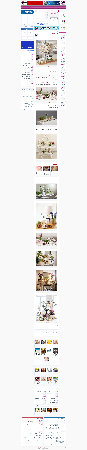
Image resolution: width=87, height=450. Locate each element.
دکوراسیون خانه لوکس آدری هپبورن (26, 63)
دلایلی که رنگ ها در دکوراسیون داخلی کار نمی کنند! (26, 61)
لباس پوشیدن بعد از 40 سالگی (52, 391)
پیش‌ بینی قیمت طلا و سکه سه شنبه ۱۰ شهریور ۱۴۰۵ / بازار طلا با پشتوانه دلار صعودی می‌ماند (27, 101)
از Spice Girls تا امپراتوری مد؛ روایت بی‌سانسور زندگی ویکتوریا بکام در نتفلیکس (62, 84)
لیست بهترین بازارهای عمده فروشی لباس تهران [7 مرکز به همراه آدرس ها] (62, 73)
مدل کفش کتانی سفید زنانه (62, 61)
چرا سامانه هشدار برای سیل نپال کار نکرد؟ (26, 89)
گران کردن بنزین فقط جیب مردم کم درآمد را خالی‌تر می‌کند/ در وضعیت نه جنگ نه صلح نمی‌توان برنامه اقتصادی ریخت (52, 421)
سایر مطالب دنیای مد (37, 405)
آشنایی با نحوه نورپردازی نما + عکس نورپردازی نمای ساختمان (41, 24)
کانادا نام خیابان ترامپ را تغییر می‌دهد (50, 435)
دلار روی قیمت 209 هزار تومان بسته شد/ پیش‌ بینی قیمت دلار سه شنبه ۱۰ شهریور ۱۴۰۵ (27, 103)
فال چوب (29, 26)
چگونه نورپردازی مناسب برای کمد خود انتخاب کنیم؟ (51, 394)
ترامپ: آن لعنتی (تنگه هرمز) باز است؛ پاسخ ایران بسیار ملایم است (60, 444)
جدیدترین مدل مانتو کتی (40, 400)
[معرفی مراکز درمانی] (27, 13)
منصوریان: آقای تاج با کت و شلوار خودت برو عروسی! (37, 442)
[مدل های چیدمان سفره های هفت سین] (46, 117)
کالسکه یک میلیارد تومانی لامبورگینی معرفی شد (27, 437)
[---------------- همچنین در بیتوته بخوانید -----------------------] (39, 418)
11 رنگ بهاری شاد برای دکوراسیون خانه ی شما (39, 391)
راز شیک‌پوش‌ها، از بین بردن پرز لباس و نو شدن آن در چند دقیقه (63, 96)
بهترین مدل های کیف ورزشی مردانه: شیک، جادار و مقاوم (62, 45)
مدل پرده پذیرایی (28, 54)
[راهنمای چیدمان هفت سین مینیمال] (46, 53)
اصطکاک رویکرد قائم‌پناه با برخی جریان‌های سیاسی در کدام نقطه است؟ (49, 444)
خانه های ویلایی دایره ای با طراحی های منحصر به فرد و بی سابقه (26, 67)
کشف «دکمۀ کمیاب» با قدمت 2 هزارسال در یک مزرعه (37, 437)
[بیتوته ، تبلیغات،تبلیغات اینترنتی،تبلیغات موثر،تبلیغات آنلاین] (35, 3)
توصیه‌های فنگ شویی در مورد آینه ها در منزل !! (26, 78)
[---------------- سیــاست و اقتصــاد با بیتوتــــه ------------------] (61, 418)
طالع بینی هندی (32, 26)
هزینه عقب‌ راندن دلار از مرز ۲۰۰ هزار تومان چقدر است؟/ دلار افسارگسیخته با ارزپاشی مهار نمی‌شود (60, 441)
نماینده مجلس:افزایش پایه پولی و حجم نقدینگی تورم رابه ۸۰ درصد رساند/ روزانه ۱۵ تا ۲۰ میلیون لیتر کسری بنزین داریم (49, 438)
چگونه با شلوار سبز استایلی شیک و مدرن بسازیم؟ (62, 107)
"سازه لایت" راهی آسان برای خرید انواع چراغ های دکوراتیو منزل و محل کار (63, 67)
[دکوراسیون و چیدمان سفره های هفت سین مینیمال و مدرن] (46, 147)
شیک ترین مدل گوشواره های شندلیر (63, 40)
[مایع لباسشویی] (46, 28)
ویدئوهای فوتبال (24, 32)
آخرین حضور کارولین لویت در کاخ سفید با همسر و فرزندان (60, 435)
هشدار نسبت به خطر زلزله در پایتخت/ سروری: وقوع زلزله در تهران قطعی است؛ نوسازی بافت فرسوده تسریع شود (27, 93)
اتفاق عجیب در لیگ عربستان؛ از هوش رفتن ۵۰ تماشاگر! (27, 440)
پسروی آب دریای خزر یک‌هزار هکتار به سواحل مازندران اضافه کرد (60, 433)
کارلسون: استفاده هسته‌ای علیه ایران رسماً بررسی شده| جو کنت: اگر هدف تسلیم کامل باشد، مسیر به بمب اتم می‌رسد (52, 428)
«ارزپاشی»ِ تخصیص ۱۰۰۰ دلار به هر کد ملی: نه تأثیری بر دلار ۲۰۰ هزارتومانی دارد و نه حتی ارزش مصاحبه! (59, 438)
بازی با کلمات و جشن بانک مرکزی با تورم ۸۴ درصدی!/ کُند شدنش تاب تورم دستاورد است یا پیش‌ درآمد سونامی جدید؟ (52, 425)
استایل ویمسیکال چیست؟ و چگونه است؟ (51, 402)
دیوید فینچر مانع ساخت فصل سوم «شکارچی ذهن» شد (27, 433)
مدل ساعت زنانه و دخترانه (52, 400)
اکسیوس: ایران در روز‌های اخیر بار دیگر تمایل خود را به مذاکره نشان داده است (50, 441)
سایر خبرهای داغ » (23, 109)
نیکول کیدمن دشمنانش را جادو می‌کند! (32, 421)
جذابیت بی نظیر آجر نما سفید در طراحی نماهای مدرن (40, 17)
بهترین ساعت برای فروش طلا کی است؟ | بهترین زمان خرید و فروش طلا (62, 102)
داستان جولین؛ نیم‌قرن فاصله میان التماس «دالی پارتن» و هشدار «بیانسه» (37, 433)
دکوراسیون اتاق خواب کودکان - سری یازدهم (25, 76)
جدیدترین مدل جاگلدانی (28, 52)
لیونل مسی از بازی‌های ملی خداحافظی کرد (29, 98)
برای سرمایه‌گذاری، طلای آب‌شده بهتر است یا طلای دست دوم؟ (62, 51)
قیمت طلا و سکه (30, 32)
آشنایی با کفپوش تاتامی (52, 398)
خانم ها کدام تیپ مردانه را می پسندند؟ (39, 398)
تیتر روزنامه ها (30, 38)
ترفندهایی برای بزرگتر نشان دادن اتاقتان (26, 65)
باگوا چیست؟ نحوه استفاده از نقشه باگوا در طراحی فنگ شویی (40, 21)
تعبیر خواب (23, 26)
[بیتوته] (24, 4)
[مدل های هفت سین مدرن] (46, 94)
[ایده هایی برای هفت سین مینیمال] (46, 216)
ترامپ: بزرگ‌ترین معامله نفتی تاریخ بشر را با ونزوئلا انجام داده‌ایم (49, 433)
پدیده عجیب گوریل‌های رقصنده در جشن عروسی (27, 435)
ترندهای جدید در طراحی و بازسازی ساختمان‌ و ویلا (62, 90)
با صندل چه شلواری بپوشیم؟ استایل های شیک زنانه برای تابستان (62, 79)
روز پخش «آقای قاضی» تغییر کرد (38, 435)
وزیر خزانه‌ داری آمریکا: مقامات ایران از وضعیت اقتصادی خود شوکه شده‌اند (27, 96)
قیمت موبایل (30, 35)
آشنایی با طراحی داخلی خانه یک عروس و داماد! (26, 81)
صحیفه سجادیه (24, 38)
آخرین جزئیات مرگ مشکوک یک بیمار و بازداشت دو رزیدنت (27, 91)
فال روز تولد (26, 26)
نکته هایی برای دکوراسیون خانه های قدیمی (40, 19)
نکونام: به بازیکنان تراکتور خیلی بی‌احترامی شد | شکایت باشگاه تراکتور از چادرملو (27, 442)
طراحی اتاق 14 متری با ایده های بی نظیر (26, 74)
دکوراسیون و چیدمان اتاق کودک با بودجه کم (62, 56)
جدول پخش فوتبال (24, 35)
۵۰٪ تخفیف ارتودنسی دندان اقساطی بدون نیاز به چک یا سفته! (48, 334)
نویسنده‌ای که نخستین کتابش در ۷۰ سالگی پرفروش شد (30, 424)
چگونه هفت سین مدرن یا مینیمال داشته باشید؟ (50, 31)
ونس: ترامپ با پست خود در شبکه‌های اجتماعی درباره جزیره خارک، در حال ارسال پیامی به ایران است (27, 106)
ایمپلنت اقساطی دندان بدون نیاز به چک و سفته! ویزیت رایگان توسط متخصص (46, 332)
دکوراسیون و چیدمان (54, 33)
